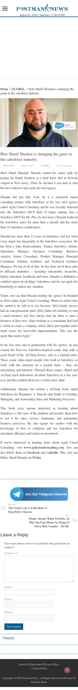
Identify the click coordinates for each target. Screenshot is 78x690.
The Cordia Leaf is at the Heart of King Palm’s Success (27, 508)
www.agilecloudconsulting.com (44, 447)
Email (8, 599)
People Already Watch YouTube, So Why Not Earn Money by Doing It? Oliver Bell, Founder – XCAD (49, 521)
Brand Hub (9, 165)
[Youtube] (44, 673)
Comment (10, 553)
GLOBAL (18, 89)
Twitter (36, 457)
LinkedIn (52, 452)
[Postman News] (39, 7)
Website (8, 612)
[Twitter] (39, 673)
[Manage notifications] (67, 670)
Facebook (33, 452)
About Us (24, 664)
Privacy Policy (51, 664)
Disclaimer (36, 664)
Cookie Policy (39, 668)
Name (8, 587)
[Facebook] (34, 673)
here (62, 380)
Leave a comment (64, 165)
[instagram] (49, 673)
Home (4, 89)
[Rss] (29, 673)
